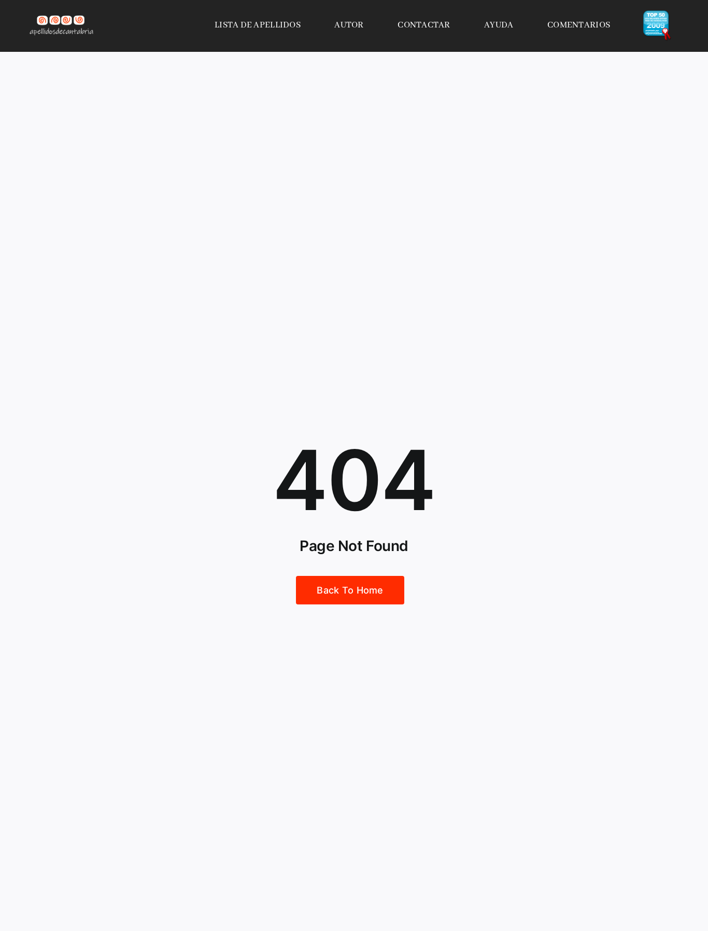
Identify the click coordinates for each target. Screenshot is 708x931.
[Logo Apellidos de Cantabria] (62, 15)
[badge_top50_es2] (657, 14)
